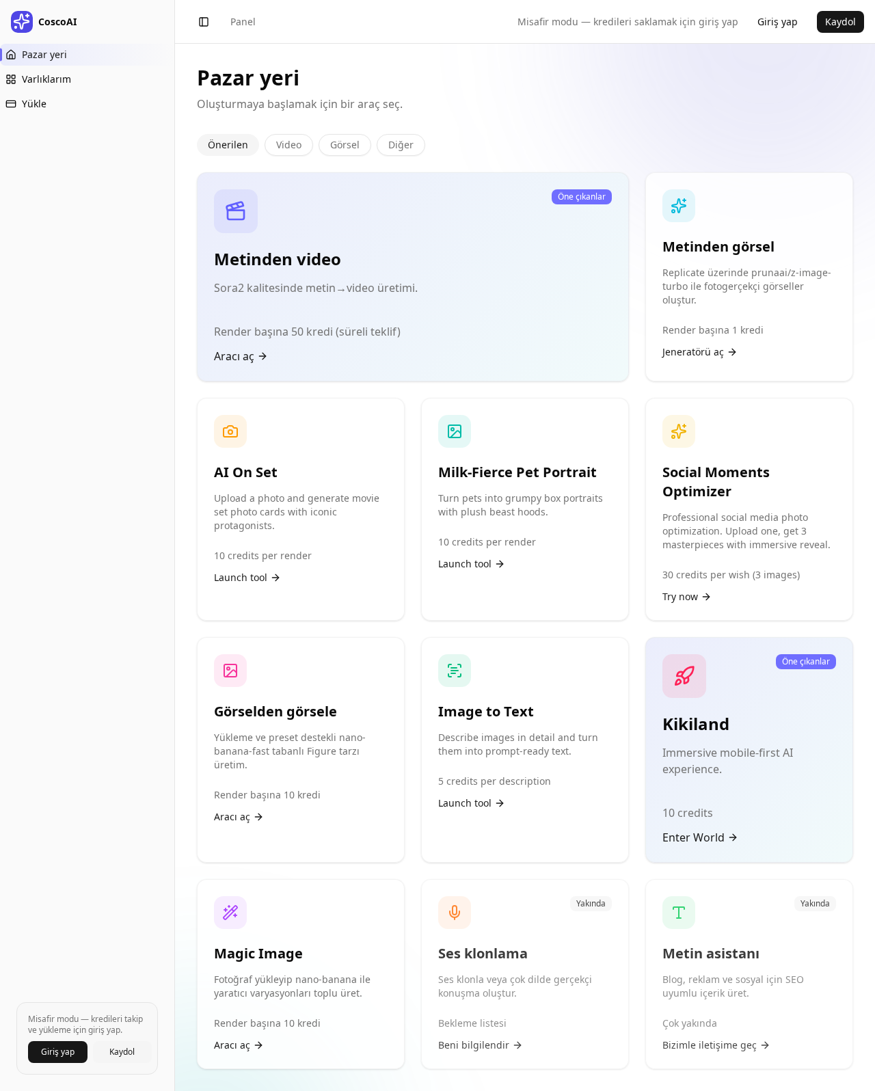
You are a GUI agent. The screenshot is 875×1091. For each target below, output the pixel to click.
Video (288, 144)
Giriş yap (58, 1052)
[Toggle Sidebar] (174, 545)
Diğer (401, 144)
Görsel (345, 144)
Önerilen (228, 144)
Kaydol (122, 1052)
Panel (243, 21)
